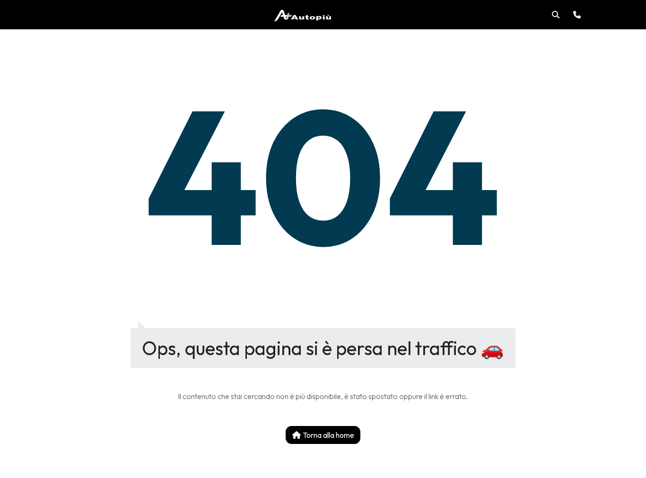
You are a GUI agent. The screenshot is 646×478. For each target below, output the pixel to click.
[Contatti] (577, 15)
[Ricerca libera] (556, 15)
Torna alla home (327, 435)
